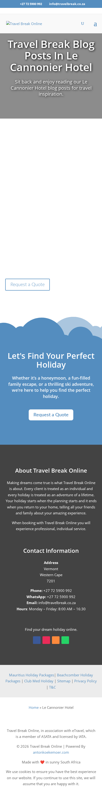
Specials (84, 179)
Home (34, 707)
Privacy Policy (85, 681)
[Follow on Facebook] (37, 640)
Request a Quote (27, 284)
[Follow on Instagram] (46, 640)
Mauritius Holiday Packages (31, 675)
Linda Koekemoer (31, 179)
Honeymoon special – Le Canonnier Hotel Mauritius (51, 167)
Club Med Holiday (38, 681)
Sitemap (63, 681)
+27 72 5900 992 (31, 4)
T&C (52, 687)
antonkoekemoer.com (51, 752)
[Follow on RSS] (56, 640)
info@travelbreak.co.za (57, 602)
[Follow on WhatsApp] (65, 640)
